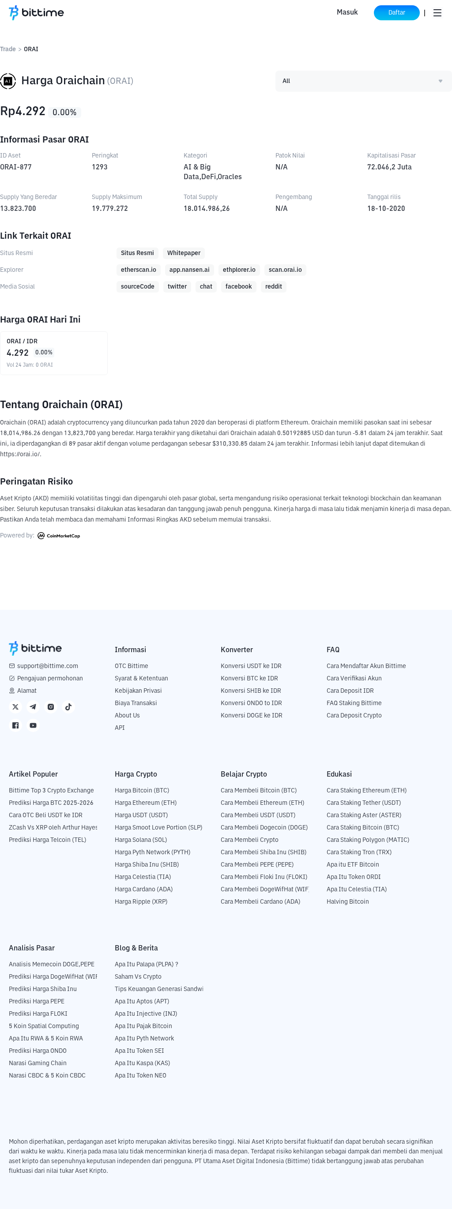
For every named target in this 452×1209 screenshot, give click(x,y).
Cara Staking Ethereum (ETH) (367, 791)
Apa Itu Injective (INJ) (146, 1014)
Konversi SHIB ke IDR (251, 691)
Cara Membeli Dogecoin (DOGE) (264, 828)
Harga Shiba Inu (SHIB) (147, 865)
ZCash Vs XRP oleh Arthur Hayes (53, 828)
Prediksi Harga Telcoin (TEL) (48, 840)
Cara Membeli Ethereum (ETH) (263, 803)
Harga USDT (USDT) (141, 815)
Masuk (347, 12)
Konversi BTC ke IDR (249, 679)
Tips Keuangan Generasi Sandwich (163, 989)
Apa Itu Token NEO (140, 1076)
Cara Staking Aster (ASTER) (364, 815)
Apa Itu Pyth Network (144, 1039)
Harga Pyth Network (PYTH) (153, 852)
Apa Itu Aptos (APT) (142, 1002)
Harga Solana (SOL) (141, 840)
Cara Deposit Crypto (354, 716)
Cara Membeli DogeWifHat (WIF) (266, 889)
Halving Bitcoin (348, 902)
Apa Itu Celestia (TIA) (357, 889)
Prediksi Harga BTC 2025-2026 (51, 803)
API (120, 728)
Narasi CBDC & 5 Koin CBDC (47, 1076)
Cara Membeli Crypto (250, 840)
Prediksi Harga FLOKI (38, 1014)
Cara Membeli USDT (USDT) (258, 815)
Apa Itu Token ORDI (354, 877)
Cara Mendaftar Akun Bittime (366, 666)
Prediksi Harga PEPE (36, 1002)
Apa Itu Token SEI (139, 1051)
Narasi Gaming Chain (38, 1063)
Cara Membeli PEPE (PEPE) (257, 865)
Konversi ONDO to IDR (251, 703)
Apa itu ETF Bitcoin (353, 865)
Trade (8, 49)
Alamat (27, 691)
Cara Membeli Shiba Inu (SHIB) (264, 852)
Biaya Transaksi (136, 703)
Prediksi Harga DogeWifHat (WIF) (55, 977)
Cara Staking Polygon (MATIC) (368, 840)
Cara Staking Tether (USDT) (364, 803)
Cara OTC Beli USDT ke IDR (46, 815)
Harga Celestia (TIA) (143, 877)
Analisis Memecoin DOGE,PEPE (51, 964)
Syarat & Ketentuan (141, 679)
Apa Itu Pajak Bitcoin (143, 1026)
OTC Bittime (131, 666)
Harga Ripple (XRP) (141, 902)
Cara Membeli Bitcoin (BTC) (259, 791)
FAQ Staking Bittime (354, 703)
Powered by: (18, 536)
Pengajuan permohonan (50, 679)
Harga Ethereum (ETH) (146, 803)
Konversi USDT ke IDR (251, 666)
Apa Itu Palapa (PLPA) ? (146, 964)
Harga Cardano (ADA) (144, 889)
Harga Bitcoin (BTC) (142, 791)
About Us (127, 716)
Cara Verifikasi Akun (354, 679)
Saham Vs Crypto (138, 977)
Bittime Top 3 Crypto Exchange (51, 791)
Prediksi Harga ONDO (38, 1051)
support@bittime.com (47, 666)
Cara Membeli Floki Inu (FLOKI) (264, 877)
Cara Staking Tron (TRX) (359, 852)
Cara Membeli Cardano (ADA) (261, 902)
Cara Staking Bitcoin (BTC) (363, 828)
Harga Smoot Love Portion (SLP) (159, 828)
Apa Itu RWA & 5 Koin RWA (46, 1039)
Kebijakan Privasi (138, 691)
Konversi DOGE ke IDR (251, 716)
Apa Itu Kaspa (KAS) (142, 1063)
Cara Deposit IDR (350, 691)
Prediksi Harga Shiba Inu (43, 989)
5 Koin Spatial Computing (44, 1026)
